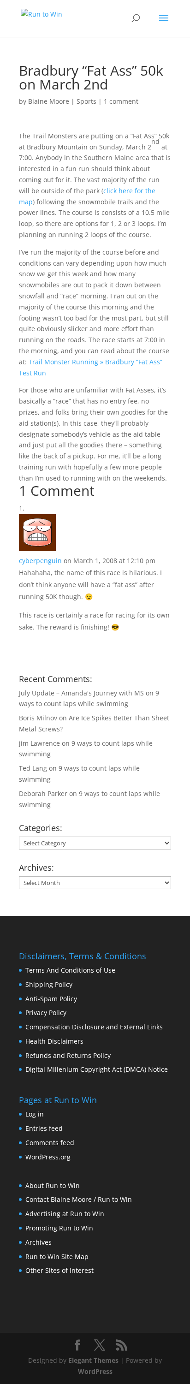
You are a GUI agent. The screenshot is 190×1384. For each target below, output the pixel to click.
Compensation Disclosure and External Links (94, 1026)
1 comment (121, 101)
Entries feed (44, 1128)
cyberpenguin (40, 560)
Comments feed (49, 1142)
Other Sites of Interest (59, 1270)
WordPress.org (48, 1156)
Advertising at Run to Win (64, 1213)
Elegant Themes (93, 1360)
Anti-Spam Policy (51, 998)
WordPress (95, 1371)
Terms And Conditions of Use (70, 970)
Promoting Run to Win (59, 1228)
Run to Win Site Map (57, 1256)
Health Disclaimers (54, 1041)
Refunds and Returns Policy (68, 1055)
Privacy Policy (45, 1012)
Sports (86, 101)
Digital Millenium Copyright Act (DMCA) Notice (96, 1069)
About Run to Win (52, 1185)
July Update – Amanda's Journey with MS (81, 693)
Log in (34, 1114)
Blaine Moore (48, 101)
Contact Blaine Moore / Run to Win (78, 1199)
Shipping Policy (48, 984)
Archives (38, 1242)
